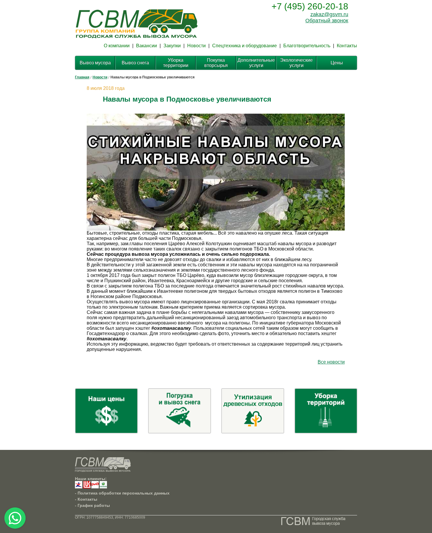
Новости (196, 45)
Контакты (347, 45)
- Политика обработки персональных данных (122, 493)
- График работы (92, 505)
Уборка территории (175, 63)
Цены (337, 62)
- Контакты (86, 499)
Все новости (331, 361)
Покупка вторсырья (216, 63)
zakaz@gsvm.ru (329, 14)
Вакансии (146, 45)
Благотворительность (306, 45)
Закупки (172, 45)
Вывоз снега (135, 62)
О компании (117, 45)
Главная (82, 77)
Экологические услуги (296, 63)
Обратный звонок (326, 20)
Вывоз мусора (95, 62)
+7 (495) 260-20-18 (310, 6)
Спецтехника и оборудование (244, 45)
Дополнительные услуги (256, 63)
